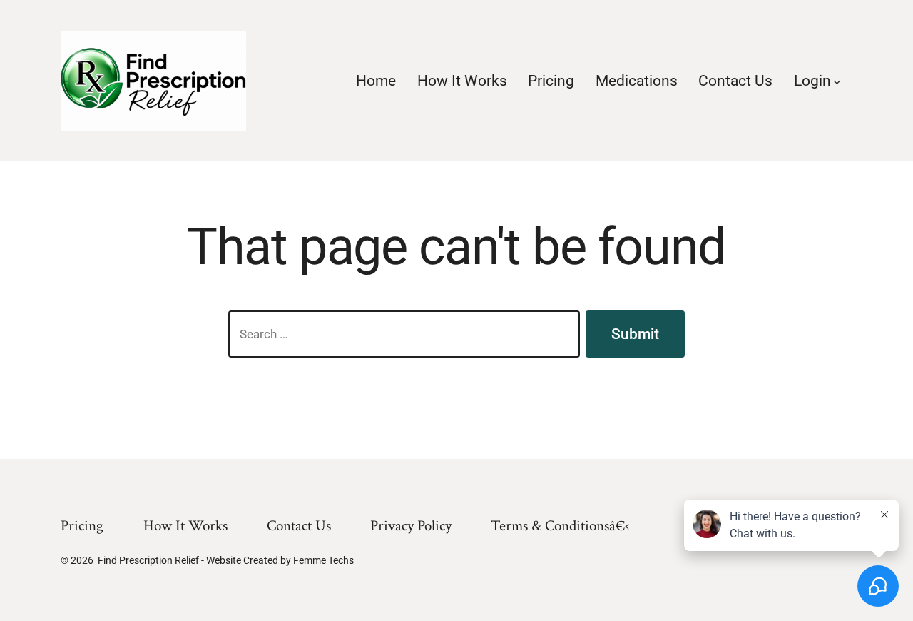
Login (812, 80)
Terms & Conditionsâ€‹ (560, 525)
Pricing (551, 80)
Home (376, 80)
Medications (637, 80)
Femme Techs (323, 560)
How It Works (462, 80)
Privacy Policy (411, 525)
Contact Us (735, 80)
